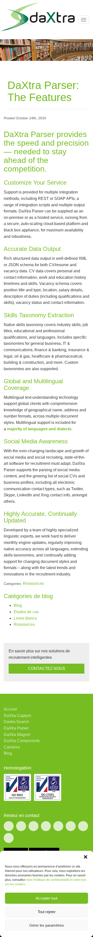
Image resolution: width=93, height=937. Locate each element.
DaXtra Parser (16, 728)
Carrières (12, 747)
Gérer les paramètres (46, 925)
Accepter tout (46, 898)
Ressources (33, 583)
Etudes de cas (26, 612)
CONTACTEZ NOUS (46, 668)
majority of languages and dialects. (39, 429)
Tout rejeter (47, 912)
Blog (18, 605)
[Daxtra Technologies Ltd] (37, 17)
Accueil (10, 709)
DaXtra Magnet (17, 734)
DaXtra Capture (17, 715)
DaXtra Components (22, 741)
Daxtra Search (16, 722)
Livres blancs (25, 618)
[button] (85, 856)
